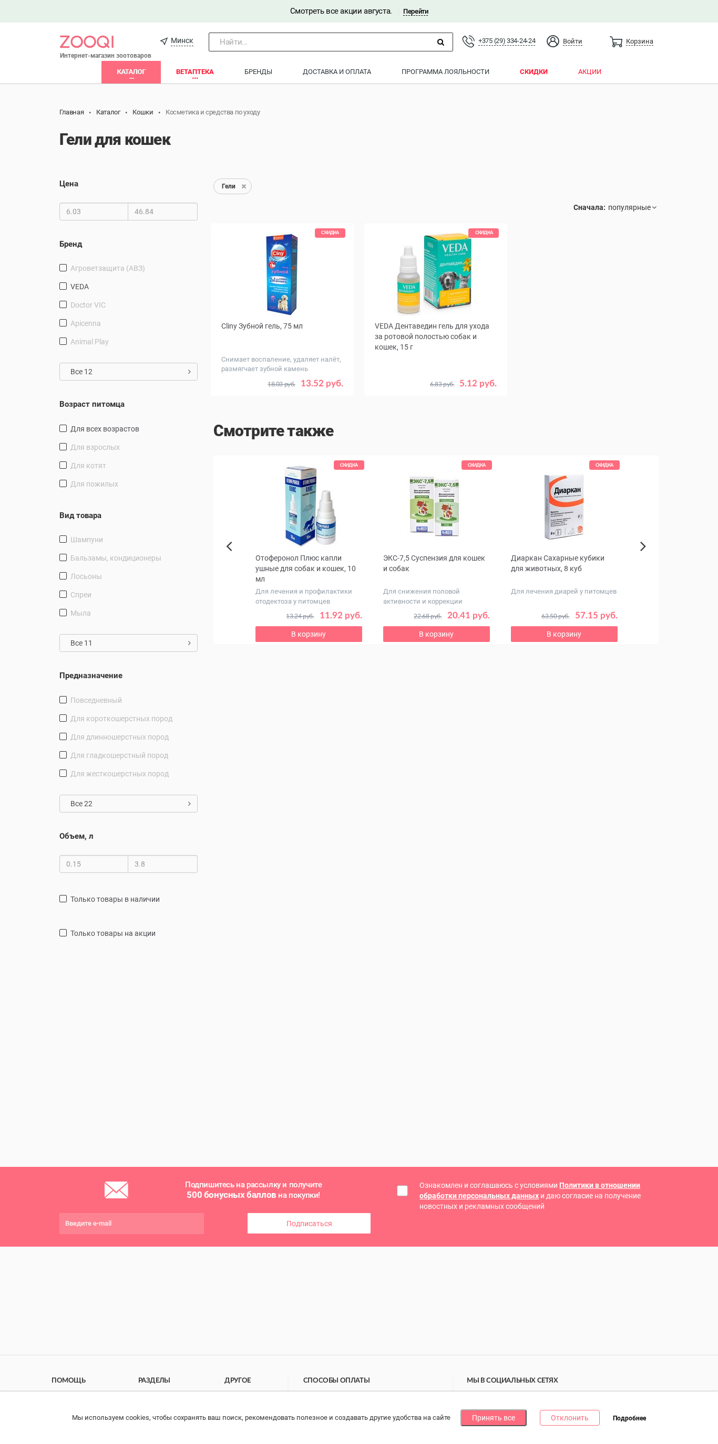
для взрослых (95, 447)
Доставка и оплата (337, 72)
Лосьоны (86, 576)
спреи (80, 595)
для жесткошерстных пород (119, 774)
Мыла (80, 613)
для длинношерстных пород (119, 737)
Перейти (415, 11)
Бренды (258, 72)
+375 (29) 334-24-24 (506, 41)
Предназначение (90, 675)
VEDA (79, 286)
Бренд (70, 244)
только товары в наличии (115, 899)
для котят (88, 465)
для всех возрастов (104, 429)
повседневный (96, 700)
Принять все (493, 1418)
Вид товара (80, 515)
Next (645, 558)
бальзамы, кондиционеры (115, 558)
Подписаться (309, 1223)
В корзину (308, 634)
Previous (234, 564)
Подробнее (629, 1418)
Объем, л (76, 836)
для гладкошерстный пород (119, 755)
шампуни (86, 539)
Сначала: (589, 207)
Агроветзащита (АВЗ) (107, 268)
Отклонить (570, 1418)
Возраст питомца (92, 404)
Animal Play (89, 342)
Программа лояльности (445, 72)
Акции (589, 72)
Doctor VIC (88, 305)
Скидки (534, 72)
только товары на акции (113, 933)
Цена (68, 183)
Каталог (131, 72)
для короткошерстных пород (121, 718)
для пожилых (94, 484)
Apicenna (85, 323)
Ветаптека (195, 72)
